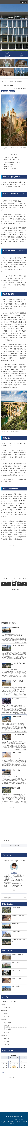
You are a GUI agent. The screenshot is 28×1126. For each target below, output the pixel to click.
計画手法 (4, 1035)
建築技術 (4, 1010)
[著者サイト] (14, 890)
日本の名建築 (7, 1029)
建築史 (4, 1004)
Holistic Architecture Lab (9, 1001)
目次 (12, 154)
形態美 (7, 1041)
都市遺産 (6, 1032)
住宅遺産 (6, 1026)
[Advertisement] (14, 560)
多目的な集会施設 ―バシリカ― (13, 162)
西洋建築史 (5, 91)
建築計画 (6, 1038)
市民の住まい (8, 166)
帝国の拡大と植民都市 (10, 168)
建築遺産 (4, 1020)
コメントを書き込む (14, 845)
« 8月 (2, 1072)
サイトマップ (7, 1119)
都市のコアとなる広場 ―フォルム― (14, 160)
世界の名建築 (7, 1023)
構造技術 (6, 1013)
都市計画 (12, 91)
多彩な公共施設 (9, 164)
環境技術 (6, 1016)
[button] (25, 897)
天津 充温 (14, 873)
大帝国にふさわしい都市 (11, 157)
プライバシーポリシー (20, 1119)
